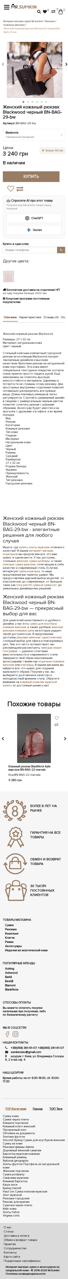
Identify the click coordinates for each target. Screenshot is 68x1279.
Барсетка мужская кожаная (21, 1154)
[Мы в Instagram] (14, 1034)
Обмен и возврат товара (20, 1240)
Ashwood (11, 973)
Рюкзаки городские (16, 1198)
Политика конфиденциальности (26, 1273)
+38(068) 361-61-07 (23, 1048)
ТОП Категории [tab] (15, 1109)
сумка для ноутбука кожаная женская (30, 625)
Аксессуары (13, 946)
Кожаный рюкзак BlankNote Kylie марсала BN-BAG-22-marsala (29, 768)
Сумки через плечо (16, 1119)
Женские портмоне (16, 1171)
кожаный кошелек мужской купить (30, 683)
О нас (7, 1227)
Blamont (10, 985)
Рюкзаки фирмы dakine (18, 1147)
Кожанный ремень (15, 1157)
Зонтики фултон (14, 1137)
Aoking (9, 968)
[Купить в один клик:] (61, 250)
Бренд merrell (12, 1188)
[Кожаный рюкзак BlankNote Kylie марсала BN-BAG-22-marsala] (34, 738)
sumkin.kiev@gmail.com (26, 1052)
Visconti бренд (13, 1140)
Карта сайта (12, 1257)
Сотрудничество (15, 1248)
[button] (3, 64)
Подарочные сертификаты (22, 1261)
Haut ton (8, 1191)
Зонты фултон (12, 1164)
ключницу (27, 665)
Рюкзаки (50, 21)
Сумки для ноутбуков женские (44, 1140)
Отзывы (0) (51, 317)
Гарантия (10, 1244)
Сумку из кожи (12, 1143)
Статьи (8, 1231)
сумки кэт (50, 585)
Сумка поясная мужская (31, 1191)
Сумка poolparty (14, 1174)
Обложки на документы (19, 1133)
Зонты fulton (11, 1212)
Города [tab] (37, 1109)
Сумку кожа (11, 1116)
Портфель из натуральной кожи (31, 1165)
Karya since (10, 1185)
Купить (31, 176)
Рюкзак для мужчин (16, 1202)
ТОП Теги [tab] (55, 1109)
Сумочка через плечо (17, 1205)
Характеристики (30, 317)
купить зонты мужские (34, 547)
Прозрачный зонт (15, 1130)
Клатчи (10, 938)
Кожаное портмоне (15, 1123)
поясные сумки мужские (19, 564)
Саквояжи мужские (16, 1178)
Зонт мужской (12, 1195)
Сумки (9, 925)
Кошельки (11, 933)
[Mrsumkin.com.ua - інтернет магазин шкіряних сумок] (24, 6)
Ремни (9, 942)
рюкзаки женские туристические (39, 637)
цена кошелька (29, 571)
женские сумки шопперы (33, 561)
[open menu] (7, 7)
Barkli (8, 977)
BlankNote (12, 989)
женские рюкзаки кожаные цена (33, 628)
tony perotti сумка (28, 585)
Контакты (10, 1252)
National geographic (16, 1161)
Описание (10, 317)
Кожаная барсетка (15, 1181)
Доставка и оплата (16, 1236)
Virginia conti (11, 1215)
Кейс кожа (9, 1209)
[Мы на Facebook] (6, 1034)
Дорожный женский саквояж (22, 1150)
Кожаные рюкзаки (14, 24)
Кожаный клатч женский (19, 1126)
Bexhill (9, 981)
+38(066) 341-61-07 (51, 1048)
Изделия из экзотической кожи (26, 950)
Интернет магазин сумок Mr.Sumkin (23, 21)
